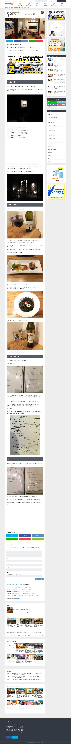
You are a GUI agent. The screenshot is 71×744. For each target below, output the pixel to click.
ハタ (14, 607)
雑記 (49, 158)
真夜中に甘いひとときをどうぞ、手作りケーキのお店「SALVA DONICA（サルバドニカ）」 (27, 635)
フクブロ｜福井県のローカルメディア (36, 742)
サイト (7, 567)
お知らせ (49, 161)
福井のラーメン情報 (52, 130)
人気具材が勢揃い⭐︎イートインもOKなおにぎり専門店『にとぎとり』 (24, 593)
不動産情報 (50, 152)
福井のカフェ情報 (52, 125)
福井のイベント (51, 114)
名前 (7, 558)
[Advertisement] (25, 517)
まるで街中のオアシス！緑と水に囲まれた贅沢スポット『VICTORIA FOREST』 (26, 595)
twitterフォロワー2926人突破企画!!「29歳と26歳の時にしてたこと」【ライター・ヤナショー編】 (24, 632)
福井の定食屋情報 (52, 135)
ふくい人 (49, 146)
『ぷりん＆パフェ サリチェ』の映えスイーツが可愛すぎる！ (22, 589)
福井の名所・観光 (51, 143)
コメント (8, 549)
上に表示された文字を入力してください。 (14, 574)
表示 (10, 76)
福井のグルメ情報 (10, 584)
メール (8, 563)
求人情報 (49, 155)
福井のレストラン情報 (20, 584)
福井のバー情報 (51, 127)
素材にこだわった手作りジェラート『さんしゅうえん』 (21, 587)
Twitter (28, 612)
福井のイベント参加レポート (53, 117)
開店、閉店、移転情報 (52, 149)
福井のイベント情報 (52, 119)
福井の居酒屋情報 (52, 138)
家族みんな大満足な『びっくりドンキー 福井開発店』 (21, 591)
